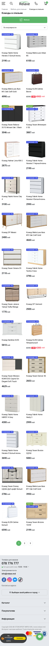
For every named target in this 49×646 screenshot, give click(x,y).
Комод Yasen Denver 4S (36, 376)
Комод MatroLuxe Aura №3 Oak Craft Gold (35, 233)
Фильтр (27, 20)
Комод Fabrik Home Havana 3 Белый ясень (11, 54)
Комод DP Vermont (34, 304)
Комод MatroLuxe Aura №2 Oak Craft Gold (11, 90)
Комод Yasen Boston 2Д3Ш (34, 451)
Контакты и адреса (9, 585)
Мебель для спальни (18, 9)
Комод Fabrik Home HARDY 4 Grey (10, 415)
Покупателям (8, 611)
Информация (8, 619)
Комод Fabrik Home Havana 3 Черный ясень (36, 162)
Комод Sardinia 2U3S (10, 340)
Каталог (6, 603)
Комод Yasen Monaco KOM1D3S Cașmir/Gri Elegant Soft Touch (10, 379)
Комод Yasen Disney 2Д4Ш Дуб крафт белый (12, 487)
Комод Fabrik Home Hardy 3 (34, 415)
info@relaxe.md (9, 574)
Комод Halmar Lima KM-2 (12, 161)
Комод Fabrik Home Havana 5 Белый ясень (11, 451)
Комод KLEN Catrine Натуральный (34, 341)
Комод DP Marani (9, 232)
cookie (8, 639)
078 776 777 (10, 563)
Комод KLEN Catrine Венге (34, 90)
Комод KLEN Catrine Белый (10, 523)
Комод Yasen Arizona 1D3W (35, 523)
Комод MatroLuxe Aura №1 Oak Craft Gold (35, 487)
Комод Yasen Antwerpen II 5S (36, 126)
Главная (5, 9)
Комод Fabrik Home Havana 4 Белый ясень (35, 197)
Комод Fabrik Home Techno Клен (34, 269)
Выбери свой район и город (24, 592)
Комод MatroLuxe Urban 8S (36, 54)
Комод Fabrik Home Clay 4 (12, 197)
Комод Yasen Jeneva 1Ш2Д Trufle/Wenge (10, 305)
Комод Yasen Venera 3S (11, 268)
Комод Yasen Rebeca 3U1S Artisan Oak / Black (12, 126)
